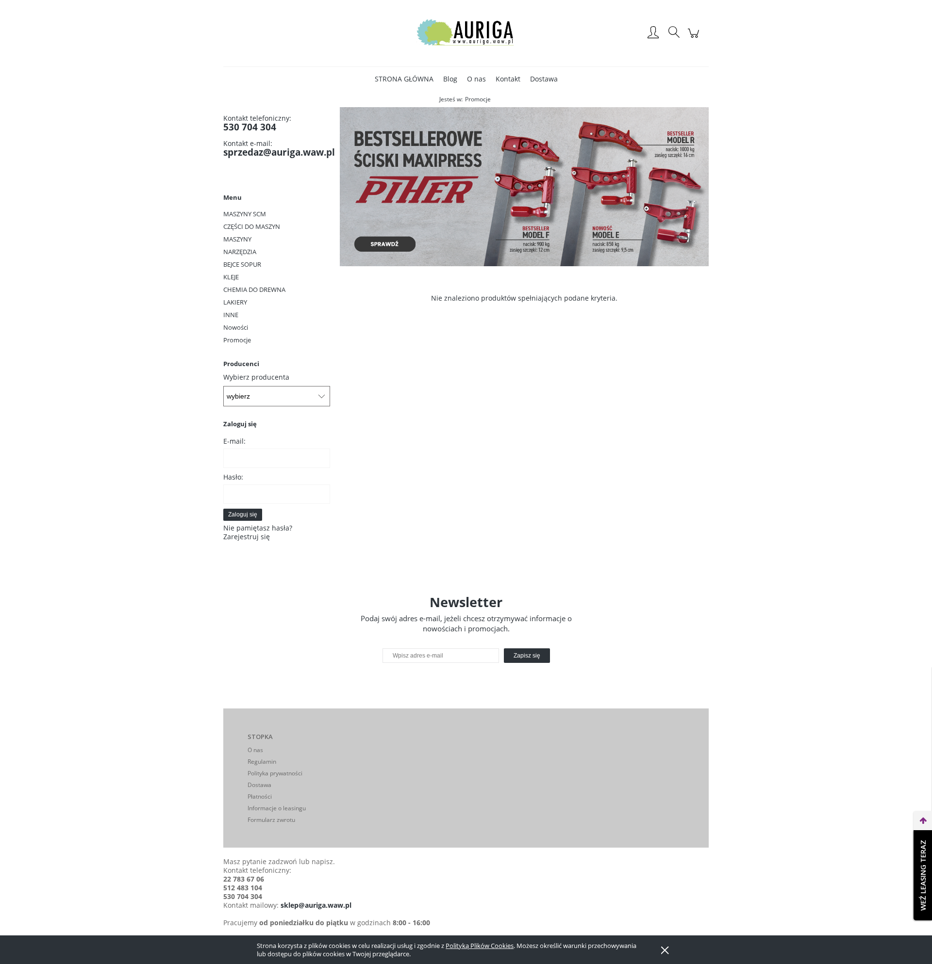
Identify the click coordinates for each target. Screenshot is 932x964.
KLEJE (231, 277)
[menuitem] (404, 79)
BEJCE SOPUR (242, 264)
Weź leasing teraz (923, 875)
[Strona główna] (466, 33)
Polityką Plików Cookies (480, 945)
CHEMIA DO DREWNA (254, 289)
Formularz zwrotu (271, 820)
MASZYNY (237, 239)
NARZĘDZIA (239, 251)
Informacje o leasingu (277, 808)
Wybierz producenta (256, 377)
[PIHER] (524, 186)
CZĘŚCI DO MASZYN (251, 226)
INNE (230, 314)
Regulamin (262, 761)
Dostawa (259, 785)
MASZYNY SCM (244, 213)
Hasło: (233, 477)
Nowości (235, 327)
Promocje (237, 340)
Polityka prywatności (275, 773)
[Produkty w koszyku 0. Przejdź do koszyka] (694, 38)
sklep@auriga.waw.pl (316, 905)
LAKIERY (235, 302)
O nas (255, 750)
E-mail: (234, 441)
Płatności (260, 796)
